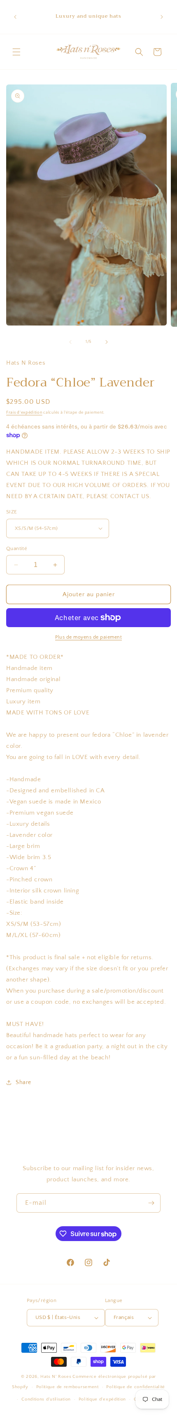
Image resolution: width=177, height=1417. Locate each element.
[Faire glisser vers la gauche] (70, 342)
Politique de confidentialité (135, 1386)
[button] (16, 52)
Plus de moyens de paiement (88, 637)
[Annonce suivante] (162, 17)
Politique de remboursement (67, 1386)
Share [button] (23, 1082)
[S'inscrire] (151, 1203)
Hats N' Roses (55, 1376)
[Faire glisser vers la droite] (107, 342)
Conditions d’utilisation (46, 1399)
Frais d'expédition (24, 412)
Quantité (16, 548)
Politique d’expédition (102, 1399)
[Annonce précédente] (15, 17)
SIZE (11, 512)
